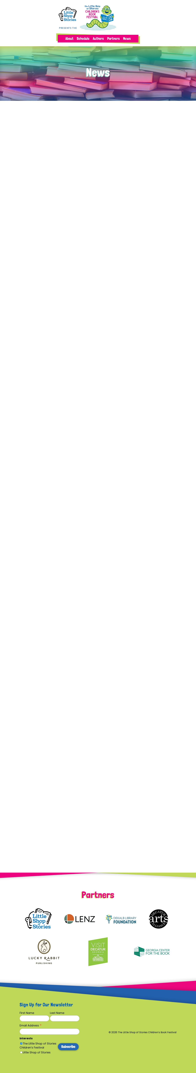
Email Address (31, 1025)
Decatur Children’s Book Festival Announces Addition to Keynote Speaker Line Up (98, 576)
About (69, 39)
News (127, 39)
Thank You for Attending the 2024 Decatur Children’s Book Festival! (85, 327)
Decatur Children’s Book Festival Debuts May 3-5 (68, 452)
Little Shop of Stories (37, 1052)
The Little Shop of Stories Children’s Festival (38, 1045)
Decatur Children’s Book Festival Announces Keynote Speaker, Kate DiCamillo (94, 700)
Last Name (57, 1013)
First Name (27, 1013)
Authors (98, 39)
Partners (113, 39)
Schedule (83, 39)
